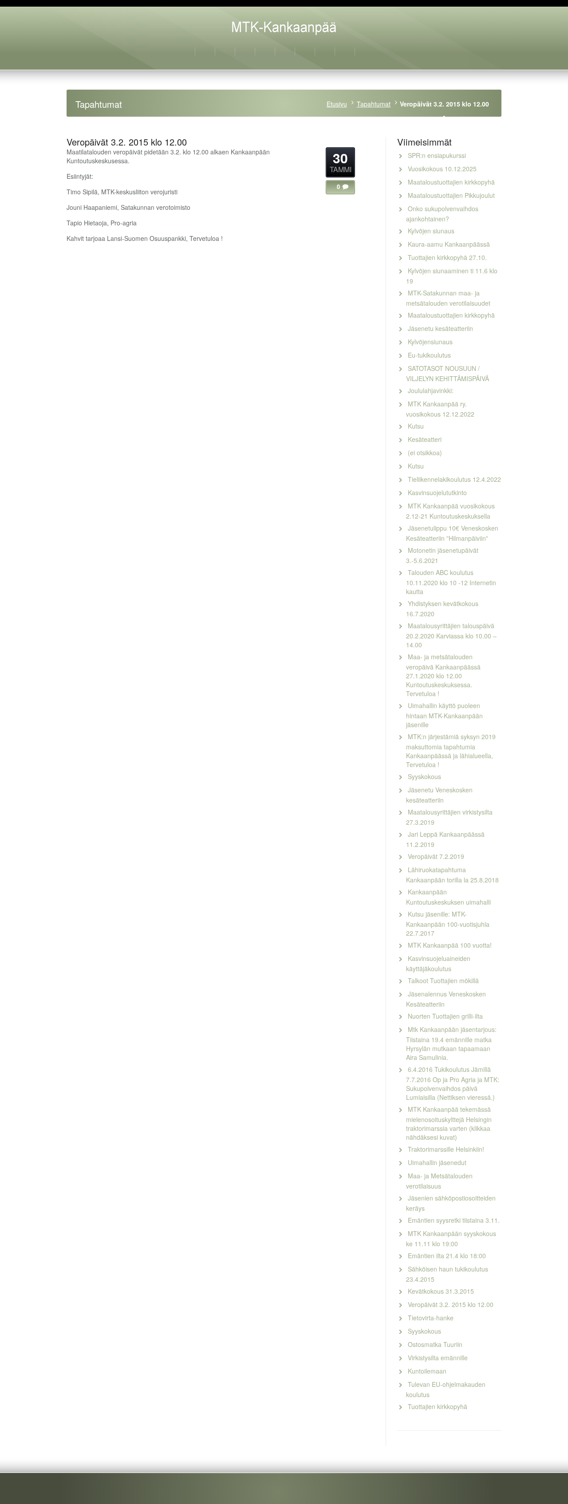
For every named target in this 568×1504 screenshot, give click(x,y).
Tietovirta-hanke (431, 1317)
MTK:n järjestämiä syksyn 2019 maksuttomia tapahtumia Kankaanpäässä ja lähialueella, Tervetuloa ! (451, 750)
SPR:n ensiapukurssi (437, 155)
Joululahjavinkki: (431, 390)
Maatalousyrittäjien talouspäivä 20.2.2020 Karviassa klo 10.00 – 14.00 (451, 635)
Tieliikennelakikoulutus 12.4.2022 (454, 479)
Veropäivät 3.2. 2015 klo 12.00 (450, 1304)
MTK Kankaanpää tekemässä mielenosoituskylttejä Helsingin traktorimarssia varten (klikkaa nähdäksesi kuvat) (449, 1123)
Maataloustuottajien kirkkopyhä (451, 181)
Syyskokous (424, 776)
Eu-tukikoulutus (429, 354)
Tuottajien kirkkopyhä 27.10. (447, 257)
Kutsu (416, 425)
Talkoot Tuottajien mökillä (443, 980)
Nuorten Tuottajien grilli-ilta (445, 1016)
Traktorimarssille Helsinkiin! (446, 1149)
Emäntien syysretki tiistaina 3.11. (454, 1220)
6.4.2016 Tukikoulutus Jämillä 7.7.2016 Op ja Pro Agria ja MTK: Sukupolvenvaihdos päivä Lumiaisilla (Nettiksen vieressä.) (452, 1083)
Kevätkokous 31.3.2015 (441, 1291)
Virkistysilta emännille (438, 1357)
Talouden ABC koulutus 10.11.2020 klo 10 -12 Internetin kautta (451, 582)
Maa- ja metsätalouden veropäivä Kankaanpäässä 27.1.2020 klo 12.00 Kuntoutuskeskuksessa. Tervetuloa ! (443, 675)
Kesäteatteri (425, 439)
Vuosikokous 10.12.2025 (442, 168)
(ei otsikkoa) (425, 452)
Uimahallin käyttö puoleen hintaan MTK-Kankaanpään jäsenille (444, 715)
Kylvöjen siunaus (431, 230)
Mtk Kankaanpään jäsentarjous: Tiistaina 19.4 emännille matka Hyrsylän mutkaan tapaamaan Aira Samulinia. (451, 1043)
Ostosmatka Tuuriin (435, 1344)
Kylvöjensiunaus (430, 341)
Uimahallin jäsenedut (437, 1162)
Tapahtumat (373, 103)
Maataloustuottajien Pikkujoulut (451, 195)
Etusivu (337, 103)
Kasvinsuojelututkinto (437, 492)
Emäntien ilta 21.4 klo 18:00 (447, 1255)
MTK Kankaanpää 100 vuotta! (450, 945)
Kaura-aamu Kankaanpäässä (449, 244)
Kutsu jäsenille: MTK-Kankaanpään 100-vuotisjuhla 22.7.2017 (447, 923)
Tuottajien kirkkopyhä (437, 1406)
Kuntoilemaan (427, 1370)
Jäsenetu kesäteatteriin (440, 328)
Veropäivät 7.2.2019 (436, 856)
